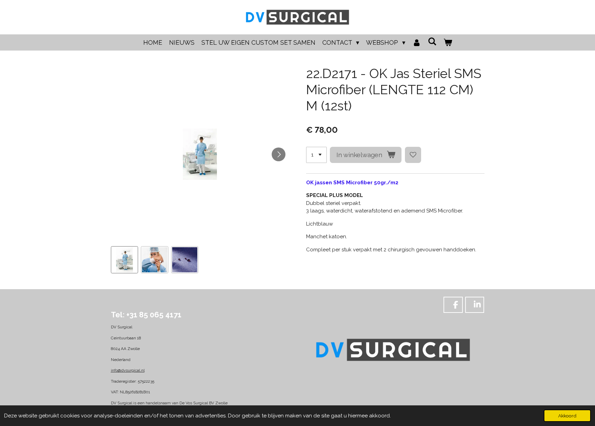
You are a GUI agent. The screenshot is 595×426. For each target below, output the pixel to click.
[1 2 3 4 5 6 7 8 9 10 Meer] (316, 155)
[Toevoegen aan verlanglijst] (413, 155)
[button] (124, 260)
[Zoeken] (432, 41)
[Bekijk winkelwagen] (447, 42)
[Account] (416, 42)
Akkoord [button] (567, 415)
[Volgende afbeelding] (278, 154)
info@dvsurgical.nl (128, 370)
